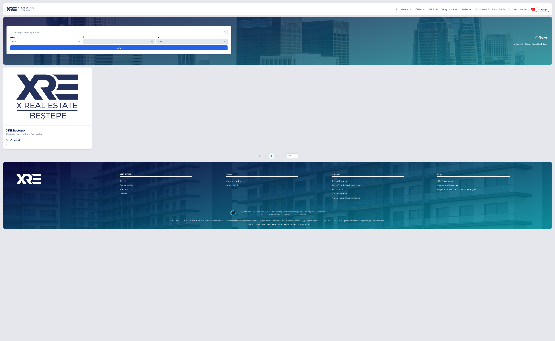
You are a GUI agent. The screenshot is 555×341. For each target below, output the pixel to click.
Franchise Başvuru (501, 9)
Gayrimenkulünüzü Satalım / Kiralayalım (457, 189)
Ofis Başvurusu (445, 181)
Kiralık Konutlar (339, 193)
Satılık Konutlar (339, 181)
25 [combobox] (289, 156)
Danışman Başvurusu (448, 185)
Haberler (467, 9)
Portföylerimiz (403, 9)
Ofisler (123, 181)
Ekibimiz (433, 9)
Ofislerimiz (420, 9)
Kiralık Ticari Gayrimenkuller (346, 198)
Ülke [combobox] (14, 41)
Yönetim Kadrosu (234, 181)
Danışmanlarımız (450, 9)
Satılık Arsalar (338, 189)
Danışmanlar (126, 185)
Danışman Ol (481, 9)
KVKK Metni (232, 185)
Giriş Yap (543, 9)
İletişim (123, 193)
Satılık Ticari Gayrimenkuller (346, 185)
